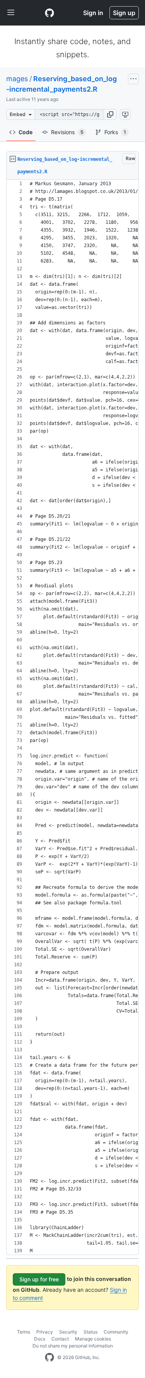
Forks (115, 132)
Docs (39, 1339)
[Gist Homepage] (49, 12)
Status (90, 1332)
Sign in (93, 13)
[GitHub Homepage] (49, 1357)
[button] (110, 114)
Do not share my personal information (72, 1346)
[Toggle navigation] (10, 13)
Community (116, 1332)
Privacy (44, 1332)
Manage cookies (93, 1339)
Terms (23, 1332)
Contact (60, 1339)
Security (68, 1332)
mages (17, 79)
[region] (72, 717)
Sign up (124, 13)
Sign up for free (39, 1279)
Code (25, 132)
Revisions (67, 132)
